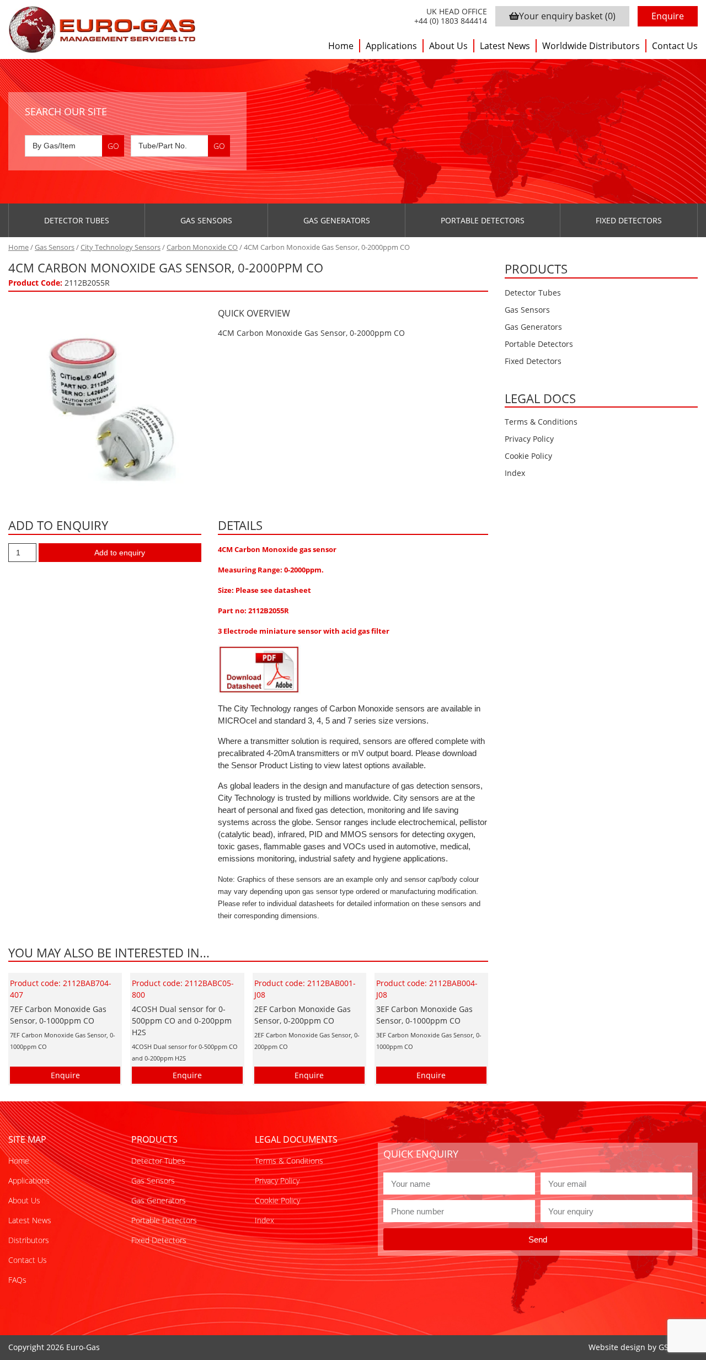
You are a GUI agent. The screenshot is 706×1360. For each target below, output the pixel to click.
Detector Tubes (76, 220)
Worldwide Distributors (591, 46)
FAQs (17, 1280)
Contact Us (675, 46)
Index (515, 473)
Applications (391, 46)
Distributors (28, 1240)
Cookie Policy (528, 456)
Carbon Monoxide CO (202, 247)
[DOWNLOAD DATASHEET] (259, 668)
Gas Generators (336, 220)
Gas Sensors (206, 220)
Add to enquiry (119, 552)
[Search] (113, 146)
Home (341, 46)
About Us (448, 46)
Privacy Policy (529, 438)
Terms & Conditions (541, 421)
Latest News (505, 46)
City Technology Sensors (121, 247)
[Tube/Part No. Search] (180, 146)
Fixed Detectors (629, 220)
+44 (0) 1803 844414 (450, 21)
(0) (567, 16)
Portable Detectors (483, 220)
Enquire (667, 16)
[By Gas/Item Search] (74, 146)
